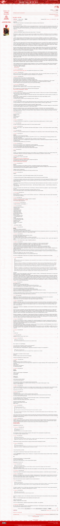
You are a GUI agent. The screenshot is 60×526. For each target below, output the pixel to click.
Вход (57, 14)
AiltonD (16, 257)
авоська (16, 143)
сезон (5, 520)
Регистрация (54, 14)
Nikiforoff (16, 91)
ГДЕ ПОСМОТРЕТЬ (6, 14)
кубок (12, 520)
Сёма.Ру (57, 523)
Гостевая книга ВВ (22, 12)
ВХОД (6, 15)
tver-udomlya (16, 470)
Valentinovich (16, 427)
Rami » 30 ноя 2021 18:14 (19, 482)
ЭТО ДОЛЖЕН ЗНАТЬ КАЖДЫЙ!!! (6, 12)
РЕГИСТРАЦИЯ (6, 18)
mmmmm (16, 172)
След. (57, 508)
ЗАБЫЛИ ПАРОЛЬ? (6, 19)
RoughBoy (16, 359)
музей (55, 520)
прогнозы (45, 520)
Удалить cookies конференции (45, 514)
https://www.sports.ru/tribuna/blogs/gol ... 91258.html (20, 89)
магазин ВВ (30, 520)
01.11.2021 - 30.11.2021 (17, 17)
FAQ (50, 14)
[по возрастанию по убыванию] (47, 508)
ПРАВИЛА (6, 16)
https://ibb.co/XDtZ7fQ (16, 423)
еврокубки (16, 520)
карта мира (25, 520)
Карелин (16, 126)
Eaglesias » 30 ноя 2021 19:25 (20, 339)
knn (15, 100)
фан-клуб (49, 520)
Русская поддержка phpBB (36, 516)
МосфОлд (16, 155)
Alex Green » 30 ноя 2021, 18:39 (20, 465)
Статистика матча (16, 67)
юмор (52, 520)
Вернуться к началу (57, 23)
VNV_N (16, 20)
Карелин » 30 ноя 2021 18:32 (20, 437)
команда (21, 520)
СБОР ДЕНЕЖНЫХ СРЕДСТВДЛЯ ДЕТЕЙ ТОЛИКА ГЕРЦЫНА (6, 22)
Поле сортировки (33, 508)
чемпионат (8, 520)
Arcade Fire (16, 72)
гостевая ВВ (36, 520)
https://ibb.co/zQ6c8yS (16, 422)
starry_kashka (16, 84)
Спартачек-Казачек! (17, 202)
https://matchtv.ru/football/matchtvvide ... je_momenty (20, 199)
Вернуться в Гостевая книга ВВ (18, 512)
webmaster (56, 522)
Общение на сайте (16, 12)
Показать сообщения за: (21, 508)
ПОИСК (6, 17)
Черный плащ (16, 504)
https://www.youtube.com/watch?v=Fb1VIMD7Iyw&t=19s (21, 158)
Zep (15, 480)
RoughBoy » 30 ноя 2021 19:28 (20, 349)
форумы (41, 520)
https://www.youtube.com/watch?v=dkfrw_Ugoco (20, 70)
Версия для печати (57, 12)
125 (57, 19)
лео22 (15, 197)
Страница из (48, 19)
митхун (16, 405)
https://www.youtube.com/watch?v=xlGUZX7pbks (20, 161)
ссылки (58, 520)
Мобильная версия (56, 12)
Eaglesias (16, 300)
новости (2, 520)
